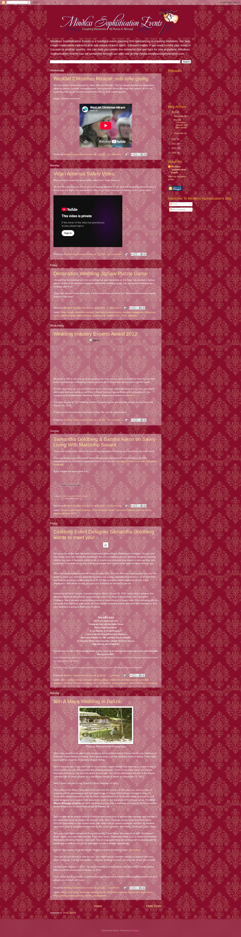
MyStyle (67, 683)
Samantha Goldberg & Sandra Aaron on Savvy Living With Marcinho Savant (104, 441)
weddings (132, 315)
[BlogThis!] (135, 154)
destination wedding (84, 312)
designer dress (74, 680)
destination (73, 892)
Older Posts (153, 906)
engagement (137, 312)
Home (98, 906)
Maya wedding (60, 895)
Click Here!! (135, 850)
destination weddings (81, 510)
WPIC (74, 513)
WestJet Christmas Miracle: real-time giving (100, 78)
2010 (174, 148)
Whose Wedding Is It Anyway (143, 683)
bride (63, 312)
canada (70, 312)
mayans (88, 895)
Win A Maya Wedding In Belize (86, 701)
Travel (124, 315)
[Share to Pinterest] (145, 154)
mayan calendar (75, 895)
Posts (175, 204)
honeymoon (150, 312)
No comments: (115, 154)
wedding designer (61, 513)
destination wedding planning (123, 680)
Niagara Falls (113, 315)
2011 (174, 144)
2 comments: (114, 308)
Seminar (140, 510)
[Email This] (132, 154)
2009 (174, 153)
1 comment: (115, 675)
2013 (174, 112)
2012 (174, 139)
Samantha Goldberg (125, 510)
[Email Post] (126, 154)
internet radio (67, 496)
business (65, 510)
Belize (64, 892)
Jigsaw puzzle (99, 315)
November (179, 133)
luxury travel (146, 892)
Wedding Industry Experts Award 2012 (95, 333)
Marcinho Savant (82, 496)
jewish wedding (84, 315)
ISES (94, 510)
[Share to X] (138, 154)
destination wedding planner (108, 312)
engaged (126, 312)
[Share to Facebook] (141, 154)
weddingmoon (99, 895)
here (132, 395)
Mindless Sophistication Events (178, 169)
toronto (148, 510)
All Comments (179, 209)
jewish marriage (68, 315)
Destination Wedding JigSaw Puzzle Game (100, 273)
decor (63, 680)
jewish (56, 315)
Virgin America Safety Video (83, 173)
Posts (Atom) (69, 913)
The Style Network (101, 683)
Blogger (135, 930)
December (179, 116)
